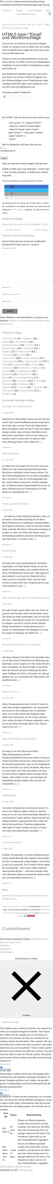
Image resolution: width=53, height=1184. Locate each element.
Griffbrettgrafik (9, 795)
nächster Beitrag (41, 230)
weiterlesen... (7, 447)
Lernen (5, 371)
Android (6, 342)
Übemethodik (27, 390)
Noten (5, 377)
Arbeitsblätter (22, 342)
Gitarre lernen (8, 358)
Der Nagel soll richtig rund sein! (17, 406)
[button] (11, 187)
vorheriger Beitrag (12, 230)
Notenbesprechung (24, 377)
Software (6, 387)
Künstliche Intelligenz (31, 368)
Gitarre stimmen (31, 358)
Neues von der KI (10, 692)
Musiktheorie (25, 374)
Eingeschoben (9, 348)
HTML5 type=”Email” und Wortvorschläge (22, 36)
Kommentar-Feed (38, 895)
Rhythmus (24, 384)
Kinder (35, 364)
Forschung (7, 355)
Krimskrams (8, 368)
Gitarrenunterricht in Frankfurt (15, 906)
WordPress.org (9, 899)
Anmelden (7, 895)
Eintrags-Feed (21, 895)
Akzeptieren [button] (5, 949)
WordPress (45, 906)
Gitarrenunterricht (33, 361)
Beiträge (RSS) (27, 913)
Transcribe (38, 387)
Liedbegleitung (24, 371)
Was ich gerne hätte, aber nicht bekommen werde (25, 598)
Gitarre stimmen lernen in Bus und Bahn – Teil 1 (25, 224)
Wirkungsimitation (10, 453)
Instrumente (19, 364)
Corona (30, 345)
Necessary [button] (5, 1064)
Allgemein (28, 338)
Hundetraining (9, 551)
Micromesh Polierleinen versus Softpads (21, 645)
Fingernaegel (24, 351)
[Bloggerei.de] (29, 916)
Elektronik (29, 348)
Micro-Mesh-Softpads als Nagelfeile (19, 739)
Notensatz (7, 381)
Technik (22, 387)
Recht (39, 381)
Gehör (22, 355)
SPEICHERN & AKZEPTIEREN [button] (15, 1167)
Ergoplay (6, 351)
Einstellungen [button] (6, 952)
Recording (7, 384)
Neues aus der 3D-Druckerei (16, 504)
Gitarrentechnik (9, 361)
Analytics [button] (4, 1090)
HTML (14, 210)
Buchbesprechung (11, 345)
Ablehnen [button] (4, 945)
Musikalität (7, 374)
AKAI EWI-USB (9, 338)
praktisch (21, 210)
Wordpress (7, 394)
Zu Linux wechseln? (11, 842)
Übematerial (8, 390)
